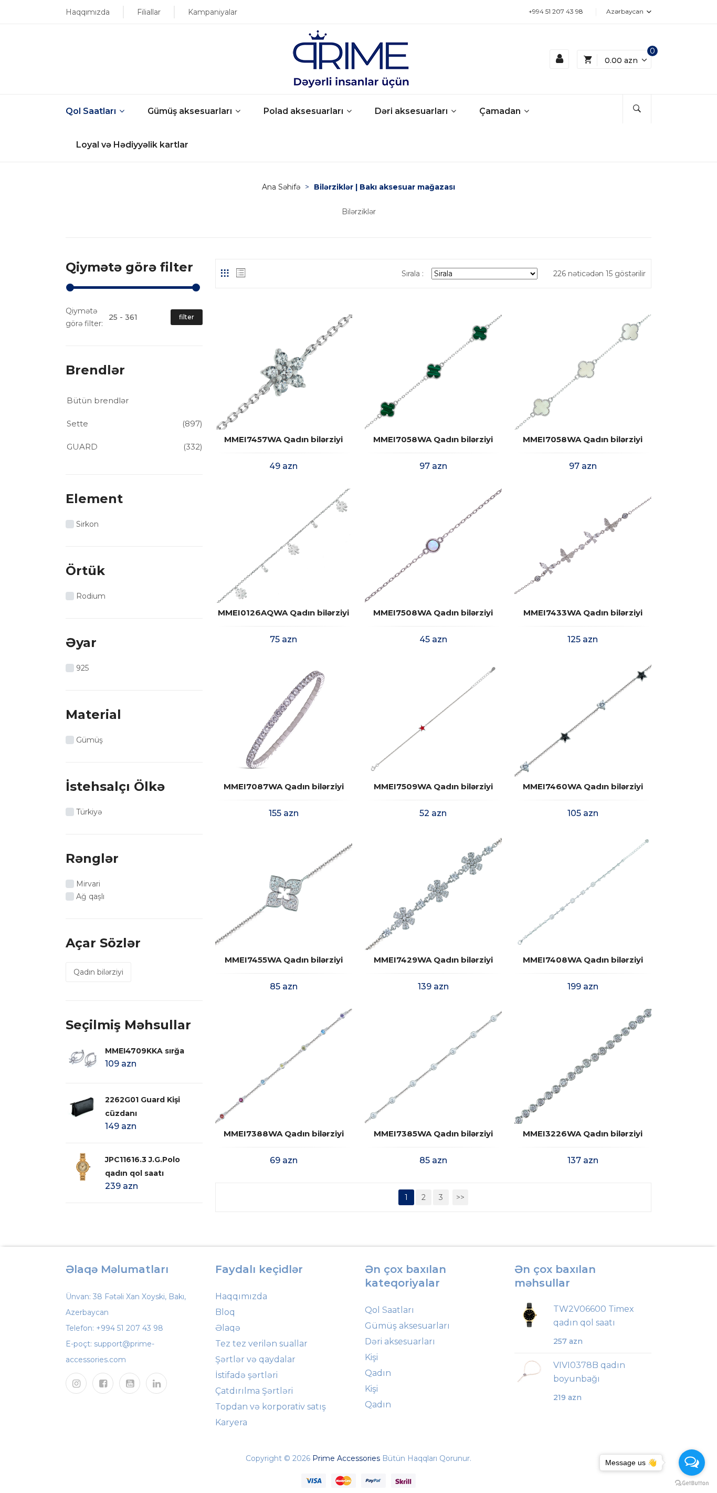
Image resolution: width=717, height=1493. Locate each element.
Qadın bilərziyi (98, 972)
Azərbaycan (625, 11)
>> (460, 1197)
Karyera (231, 1422)
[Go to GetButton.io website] (692, 1482)
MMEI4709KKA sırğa (144, 1051)
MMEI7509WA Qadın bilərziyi (433, 786)
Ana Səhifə (281, 187)
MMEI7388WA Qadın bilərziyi (284, 1134)
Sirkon (87, 524)
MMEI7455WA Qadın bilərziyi (284, 960)
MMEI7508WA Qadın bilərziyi (433, 613)
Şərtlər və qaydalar (255, 1359)
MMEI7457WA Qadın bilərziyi (283, 439)
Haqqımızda (88, 12)
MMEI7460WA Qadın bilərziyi (583, 786)
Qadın (378, 1373)
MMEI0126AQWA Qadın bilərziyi (283, 613)
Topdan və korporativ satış (270, 1407)
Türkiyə (89, 812)
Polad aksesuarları (304, 111)
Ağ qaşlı (90, 896)
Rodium (91, 596)
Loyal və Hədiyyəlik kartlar (132, 145)
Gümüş (89, 740)
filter (186, 317)
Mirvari (88, 884)
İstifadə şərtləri (246, 1375)
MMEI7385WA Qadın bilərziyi (433, 1134)
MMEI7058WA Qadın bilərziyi (433, 439)
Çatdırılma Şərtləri (254, 1391)
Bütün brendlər (98, 400)
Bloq (225, 1312)
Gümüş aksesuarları (190, 111)
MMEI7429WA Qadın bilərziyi (433, 960)
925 (82, 668)
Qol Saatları (92, 111)
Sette (77, 424)
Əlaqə (227, 1328)
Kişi (371, 1357)
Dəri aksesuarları (412, 111)
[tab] (224, 273)
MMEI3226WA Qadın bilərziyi (582, 1134)
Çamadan (501, 111)
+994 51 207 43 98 (556, 11)
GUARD (82, 447)
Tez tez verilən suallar (261, 1344)
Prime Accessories (346, 1458)
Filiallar (149, 12)
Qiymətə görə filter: (84, 317)
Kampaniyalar (212, 12)
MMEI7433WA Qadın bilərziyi (582, 613)
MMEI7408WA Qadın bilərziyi (583, 960)
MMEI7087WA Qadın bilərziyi (284, 786)
